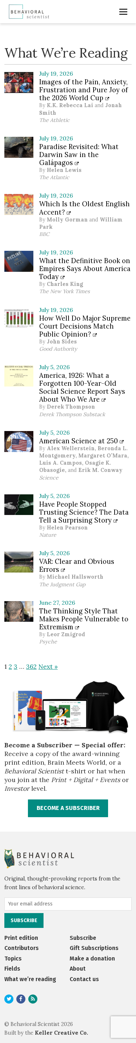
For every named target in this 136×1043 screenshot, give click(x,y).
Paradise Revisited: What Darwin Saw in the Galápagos (79, 154)
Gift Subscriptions (94, 948)
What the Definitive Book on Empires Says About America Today (85, 268)
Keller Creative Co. (61, 1033)
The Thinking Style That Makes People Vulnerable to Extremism (83, 619)
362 (31, 666)
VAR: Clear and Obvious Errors (76, 565)
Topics (13, 958)
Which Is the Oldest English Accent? (84, 207)
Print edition (21, 937)
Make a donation (92, 958)
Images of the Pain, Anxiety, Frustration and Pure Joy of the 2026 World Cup (83, 89)
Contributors (21, 948)
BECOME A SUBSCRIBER (68, 808)
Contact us (84, 979)
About (78, 968)
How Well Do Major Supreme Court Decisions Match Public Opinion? (85, 326)
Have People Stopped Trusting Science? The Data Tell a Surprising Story (84, 512)
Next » (48, 666)
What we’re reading (30, 979)
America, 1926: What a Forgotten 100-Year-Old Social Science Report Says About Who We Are (82, 387)
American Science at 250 (79, 440)
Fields (12, 968)
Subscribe (83, 937)
